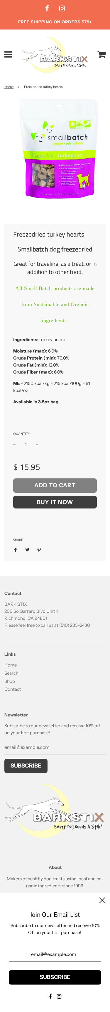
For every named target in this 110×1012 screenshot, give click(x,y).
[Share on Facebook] (17, 549)
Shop (9, 681)
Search (11, 673)
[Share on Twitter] (27, 549)
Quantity (21, 434)
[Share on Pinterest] (39, 549)
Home (8, 87)
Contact (12, 689)
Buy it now (55, 502)
